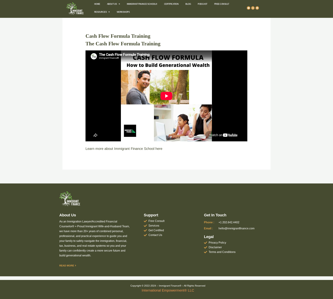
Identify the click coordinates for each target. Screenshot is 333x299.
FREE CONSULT (221, 4)
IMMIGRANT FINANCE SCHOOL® (142, 4)
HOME (97, 4)
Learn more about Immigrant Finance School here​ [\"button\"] (124, 149)
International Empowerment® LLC (168, 290)
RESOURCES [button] (100, 12)
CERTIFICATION (171, 4)
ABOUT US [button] (112, 4)
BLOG (188, 4)
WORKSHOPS (123, 12)
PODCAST (202, 4)
